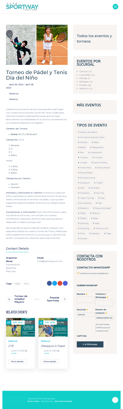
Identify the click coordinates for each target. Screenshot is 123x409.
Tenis (26, 284)
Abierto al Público (88, 132)
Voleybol (95, 233)
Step (96, 223)
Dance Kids (85, 167)
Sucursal (82, 309)
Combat (98, 157)
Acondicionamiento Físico (92, 137)
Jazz (102, 198)
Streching (84, 228)
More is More (33, 401)
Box (82, 152)
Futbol (99, 183)
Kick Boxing (85, 203)
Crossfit (83, 162)
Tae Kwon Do (101, 228)
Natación (84, 208)
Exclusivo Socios (87, 178)
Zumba (83, 238)
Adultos (83, 142)
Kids (99, 203)
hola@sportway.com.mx (44, 261)
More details (17, 361)
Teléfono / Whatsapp (101, 295)
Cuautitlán (85, 75)
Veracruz (13, 99)
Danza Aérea (103, 167)
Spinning (84, 223)
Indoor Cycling (87, 198)
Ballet (83, 147)
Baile (96, 142)
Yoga (108, 233)
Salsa (95, 218)
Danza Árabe (86, 173)
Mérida (83, 78)
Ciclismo (84, 157)
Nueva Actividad (103, 208)
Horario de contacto (101, 311)
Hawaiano (85, 193)
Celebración (96, 152)
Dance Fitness (100, 162)
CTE (11, 346)
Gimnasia (94, 188)
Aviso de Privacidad (63, 401)
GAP (82, 188)
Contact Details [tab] (17, 248)
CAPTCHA (82, 336)
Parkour (96, 213)
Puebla (83, 85)
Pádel (17, 284)
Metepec (84, 81)
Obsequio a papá (53, 346)
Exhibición (85, 183)
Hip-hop (100, 193)
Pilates (83, 218)
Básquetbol (97, 147)
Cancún (83, 71)
